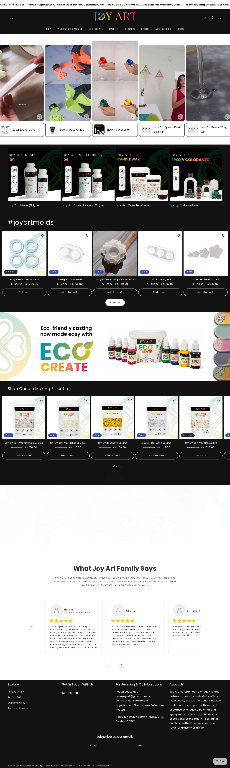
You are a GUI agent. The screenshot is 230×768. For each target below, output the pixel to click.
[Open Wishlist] (212, 17)
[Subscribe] (139, 745)
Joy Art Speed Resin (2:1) (81, 205)
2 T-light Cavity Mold (70, 279)
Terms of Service (18, 708)
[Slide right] (121, 466)
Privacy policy (68, 766)
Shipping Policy (16, 702)
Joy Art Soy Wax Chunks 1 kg (201, 443)
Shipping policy (104, 766)
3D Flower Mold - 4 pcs (205, 279)
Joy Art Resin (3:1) (22, 205)
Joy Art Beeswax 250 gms (112, 443)
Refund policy (51, 766)
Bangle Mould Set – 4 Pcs (24, 279)
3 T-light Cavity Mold (160, 279)
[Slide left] (108, 466)
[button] (11, 17)
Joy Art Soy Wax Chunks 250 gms (24, 443)
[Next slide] (121, 663)
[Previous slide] (108, 663)
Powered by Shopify (32, 766)
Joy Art (19, 766)
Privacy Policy (16, 691)
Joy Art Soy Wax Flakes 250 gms (68, 443)
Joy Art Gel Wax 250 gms (156, 443)
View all (115, 302)
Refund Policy (16, 697)
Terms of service (86, 766)
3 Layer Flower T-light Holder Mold (115, 279)
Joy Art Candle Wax (131, 205)
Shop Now (115, 519)
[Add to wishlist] (42, 235)
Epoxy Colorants (182, 205)
